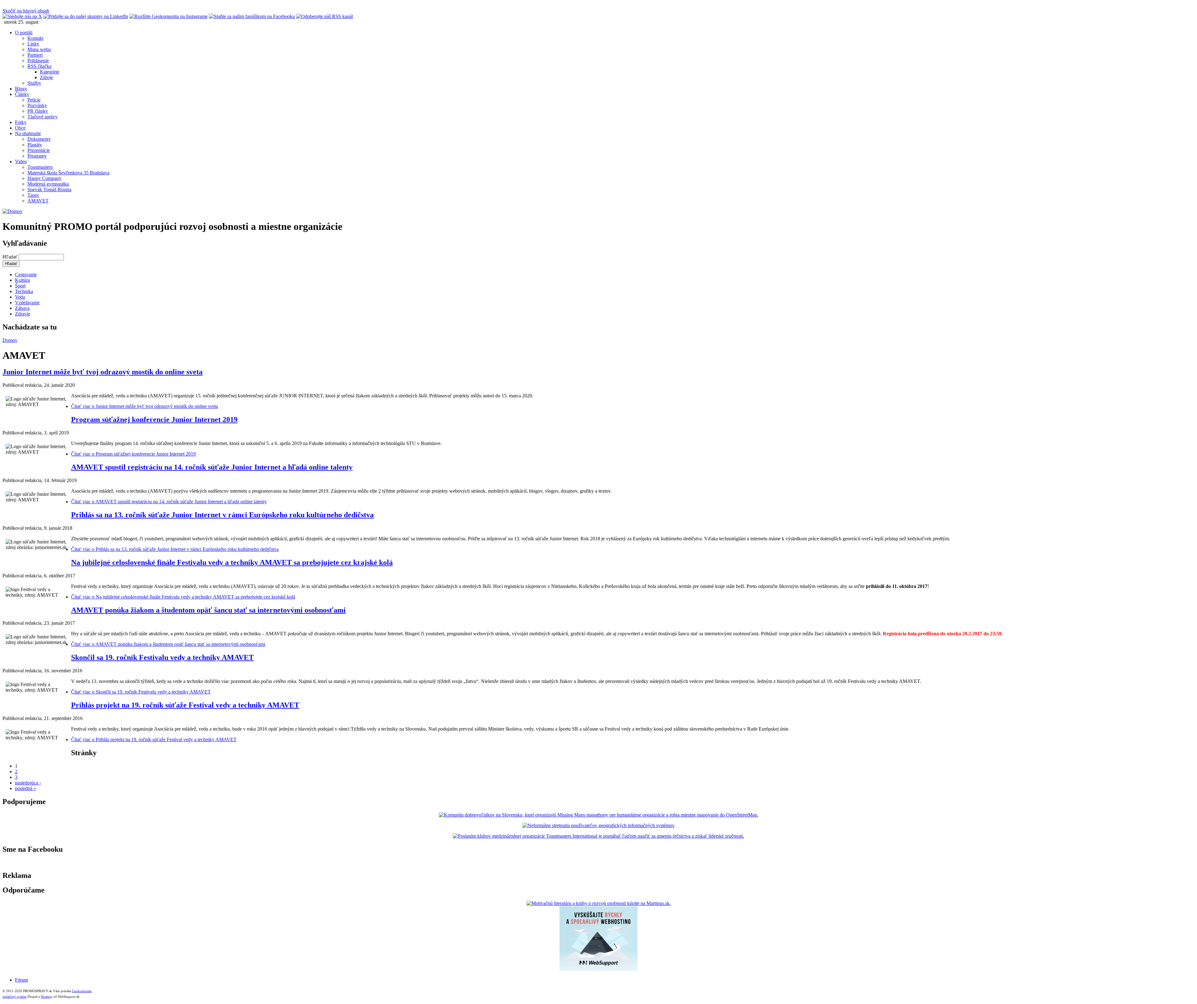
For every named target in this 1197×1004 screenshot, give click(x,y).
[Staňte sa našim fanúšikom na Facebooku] (252, 16)
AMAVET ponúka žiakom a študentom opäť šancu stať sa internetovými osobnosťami (208, 610)
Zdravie (22, 313)
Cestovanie (26, 274)
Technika (24, 291)
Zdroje (46, 77)
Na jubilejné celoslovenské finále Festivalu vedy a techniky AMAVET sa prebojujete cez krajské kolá (232, 562)
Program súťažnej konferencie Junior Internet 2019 (154, 419)
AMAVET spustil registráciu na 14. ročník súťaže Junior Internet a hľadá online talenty (212, 467)
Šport (20, 285)
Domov (9, 340)
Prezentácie (38, 150)
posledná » (25, 788)
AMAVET (38, 200)
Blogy (21, 88)
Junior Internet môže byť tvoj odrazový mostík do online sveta (102, 372)
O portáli (23, 32)
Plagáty (34, 144)
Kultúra (22, 280)
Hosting (46, 996)
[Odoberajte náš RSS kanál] (324, 16)
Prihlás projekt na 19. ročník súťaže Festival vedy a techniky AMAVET (185, 705)
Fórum (21, 980)
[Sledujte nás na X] (22, 16)
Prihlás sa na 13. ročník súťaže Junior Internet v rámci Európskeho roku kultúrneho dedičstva (222, 515)
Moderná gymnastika (48, 184)
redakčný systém (14, 996)
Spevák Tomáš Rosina (49, 189)
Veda (20, 297)
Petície (34, 99)
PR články (37, 111)
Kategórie (49, 71)
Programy (37, 156)
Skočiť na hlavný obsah (25, 10)
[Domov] (12, 211)
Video (21, 161)
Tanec (33, 195)
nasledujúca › (28, 782)
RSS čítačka (39, 66)
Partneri (35, 55)
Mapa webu (39, 49)
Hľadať (10, 256)
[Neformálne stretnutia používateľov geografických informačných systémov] (598, 825)
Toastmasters (40, 167)
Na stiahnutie (28, 133)
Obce (20, 127)
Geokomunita (82, 991)
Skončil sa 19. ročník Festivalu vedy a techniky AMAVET (162, 657)
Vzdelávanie (27, 302)
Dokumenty (39, 139)
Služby (34, 83)
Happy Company (44, 178)
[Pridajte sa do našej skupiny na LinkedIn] (85, 16)
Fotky (20, 122)
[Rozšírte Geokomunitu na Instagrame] (168, 16)
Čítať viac (144, 406)
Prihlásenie (38, 60)
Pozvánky (37, 105)
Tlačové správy (42, 116)
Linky (33, 43)
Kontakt (35, 38)
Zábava (22, 308)
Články (22, 94)
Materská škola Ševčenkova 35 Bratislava (68, 172)
